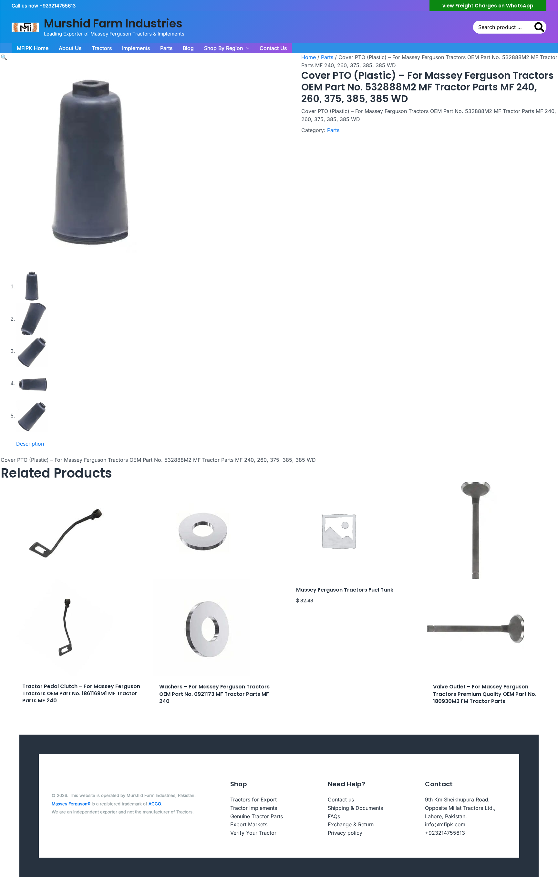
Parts (327, 57)
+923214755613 (445, 833)
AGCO (155, 803)
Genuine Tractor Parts (256, 816)
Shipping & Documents (355, 808)
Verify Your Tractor (253, 833)
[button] (487, 5)
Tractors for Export (253, 799)
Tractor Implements (253, 808)
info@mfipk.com (445, 824)
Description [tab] (30, 443)
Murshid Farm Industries (113, 23)
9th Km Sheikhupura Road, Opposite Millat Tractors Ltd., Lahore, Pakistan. (460, 807)
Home (308, 57)
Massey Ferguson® (71, 803)
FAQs (334, 816)
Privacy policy (345, 833)
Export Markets (248, 824)
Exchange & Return (351, 824)
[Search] (539, 27)
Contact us (341, 799)
